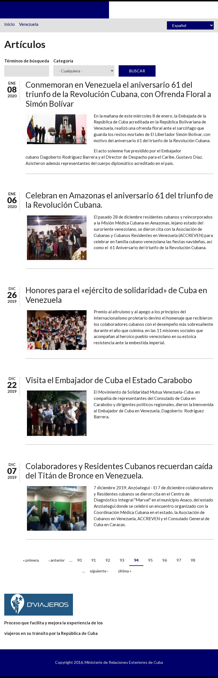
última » (124, 570)
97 (179, 560)
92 (108, 560)
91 (93, 560)
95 (150, 560)
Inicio (9, 24)
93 (122, 560)
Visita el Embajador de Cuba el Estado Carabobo (109, 380)
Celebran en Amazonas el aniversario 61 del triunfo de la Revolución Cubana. (119, 200)
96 (164, 560)
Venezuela (28, 24)
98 (193, 560)
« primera (31, 560)
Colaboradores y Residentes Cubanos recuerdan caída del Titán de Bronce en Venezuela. (119, 470)
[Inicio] (109, 9)
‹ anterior (57, 560)
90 (79, 560)
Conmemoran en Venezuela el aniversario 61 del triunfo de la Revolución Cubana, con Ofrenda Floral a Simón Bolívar (118, 94)
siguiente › (99, 570)
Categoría (63, 60)
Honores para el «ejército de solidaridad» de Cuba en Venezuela (116, 295)
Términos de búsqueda (26, 60)
